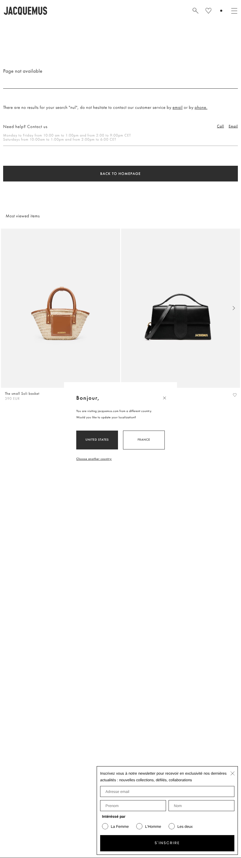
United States (97, 439)
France (144, 439)
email (178, 107)
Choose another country (94, 459)
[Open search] (195, 11)
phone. (201, 107)
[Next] (234, 308)
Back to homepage (120, 173)
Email (233, 126)
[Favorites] (234, 395)
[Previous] (7, 308)
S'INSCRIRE (167, 843)
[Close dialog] (232, 773)
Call (220, 126)
